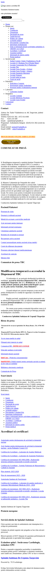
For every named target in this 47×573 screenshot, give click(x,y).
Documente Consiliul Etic (14, 412)
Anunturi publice (11, 423)
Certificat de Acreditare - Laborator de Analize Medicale (21, 452)
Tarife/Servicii (10, 406)
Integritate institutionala (13, 414)
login (3, 2)
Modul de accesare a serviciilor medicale (15, 219)
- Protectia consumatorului (14, 358)
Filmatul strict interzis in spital (11, 342)
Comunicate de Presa (8, 371)
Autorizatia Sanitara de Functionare (13, 479)
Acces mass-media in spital (10, 338)
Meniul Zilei (5, 258)
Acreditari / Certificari (13, 421)
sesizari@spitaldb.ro (19, 127)
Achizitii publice (11, 410)
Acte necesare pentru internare (12, 223)
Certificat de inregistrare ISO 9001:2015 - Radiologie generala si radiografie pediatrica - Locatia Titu (23, 498)
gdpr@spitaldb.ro (18, 129)
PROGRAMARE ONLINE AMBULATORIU (18, 137)
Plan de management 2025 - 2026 (13, 475)
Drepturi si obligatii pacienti (11, 215)
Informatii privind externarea (11, 227)
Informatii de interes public (15, 425)
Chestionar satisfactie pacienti (11, 231)
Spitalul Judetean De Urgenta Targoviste (20, 558)
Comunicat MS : (15, 346)
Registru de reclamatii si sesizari (12, 235)
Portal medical (10, 427)
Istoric (7, 398)
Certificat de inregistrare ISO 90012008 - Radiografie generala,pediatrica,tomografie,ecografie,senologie (20, 461)
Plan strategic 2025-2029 (10, 471)
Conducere (9, 400)
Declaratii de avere (12, 404)
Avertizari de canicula (9, 254)
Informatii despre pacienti (10, 354)
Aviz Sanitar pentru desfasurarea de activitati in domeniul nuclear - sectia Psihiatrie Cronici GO (21, 447)
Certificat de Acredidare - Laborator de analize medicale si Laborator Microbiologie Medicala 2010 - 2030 (22, 484)
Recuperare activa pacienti (10, 239)
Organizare (9, 402)
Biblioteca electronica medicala (12, 367)
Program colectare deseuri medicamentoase (16, 250)
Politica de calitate (11, 408)
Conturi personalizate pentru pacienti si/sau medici (19, 242)
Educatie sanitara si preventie (11, 350)
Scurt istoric (5, 394)
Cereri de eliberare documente (11, 246)
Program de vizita (7, 212)
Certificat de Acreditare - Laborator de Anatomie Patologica (22, 456)
